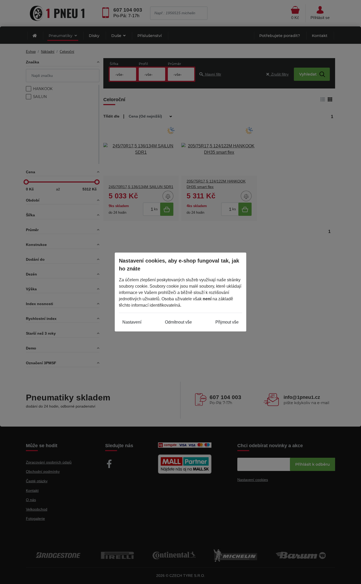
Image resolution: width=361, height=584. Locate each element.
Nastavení (131, 322)
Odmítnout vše (178, 322)
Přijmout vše (227, 322)
